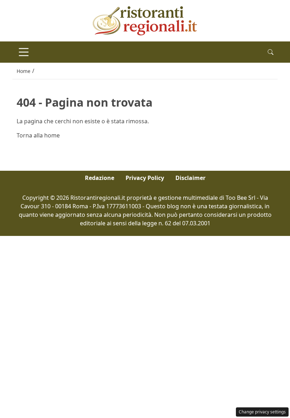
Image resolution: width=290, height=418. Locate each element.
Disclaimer (190, 178)
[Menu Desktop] (24, 52)
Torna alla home (38, 135)
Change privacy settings (262, 412)
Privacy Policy (145, 178)
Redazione (99, 178)
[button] (270, 52)
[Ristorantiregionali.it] (145, 20)
